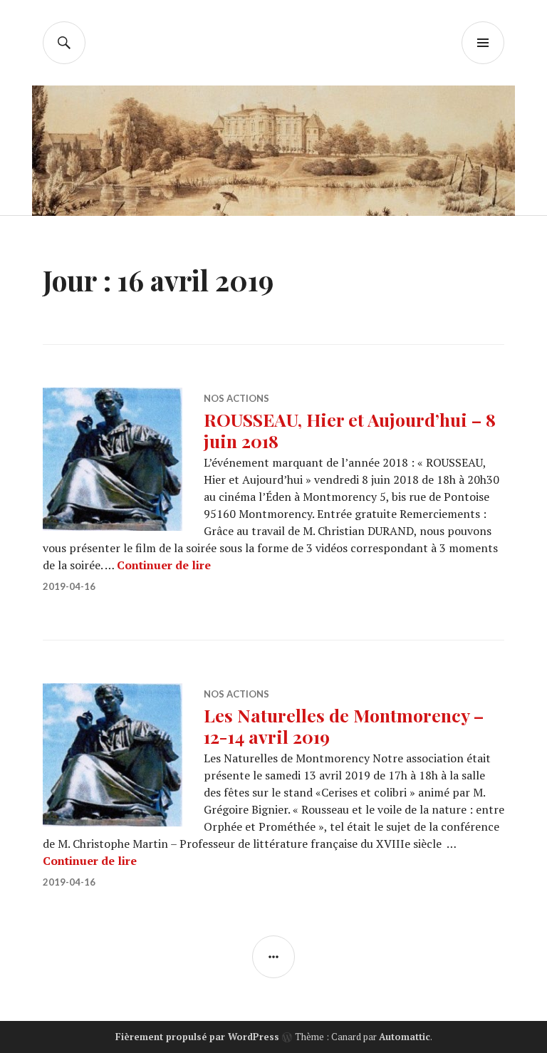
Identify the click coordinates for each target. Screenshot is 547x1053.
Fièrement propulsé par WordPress (197, 1036)
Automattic (404, 1036)
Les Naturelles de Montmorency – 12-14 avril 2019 (344, 725)
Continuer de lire (164, 565)
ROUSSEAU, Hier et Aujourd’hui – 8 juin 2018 (350, 430)
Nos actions (236, 398)
